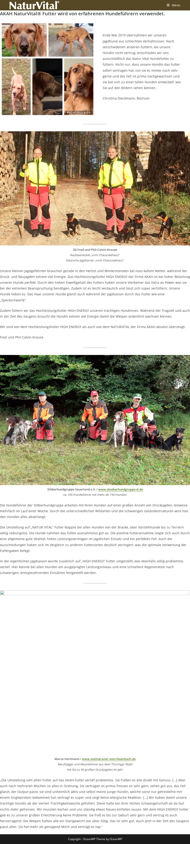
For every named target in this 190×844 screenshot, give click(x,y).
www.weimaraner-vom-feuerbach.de (109, 759)
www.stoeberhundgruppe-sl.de (120, 489)
